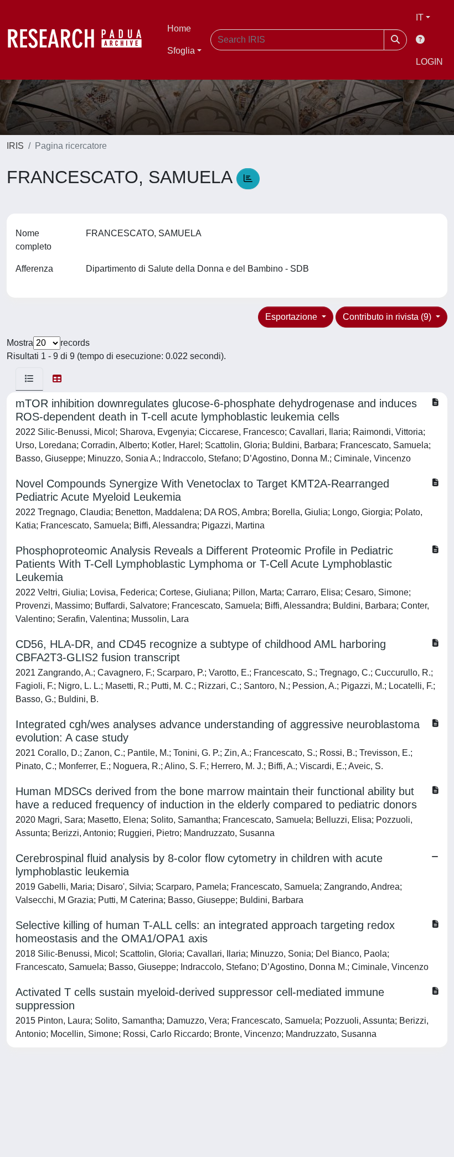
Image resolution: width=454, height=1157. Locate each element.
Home (179, 28)
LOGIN (429, 61)
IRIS (15, 146)
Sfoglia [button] (181, 50)
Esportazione (292, 316)
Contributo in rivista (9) (388, 316)
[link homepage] (80, 40)
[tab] (29, 379)
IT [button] (420, 17)
